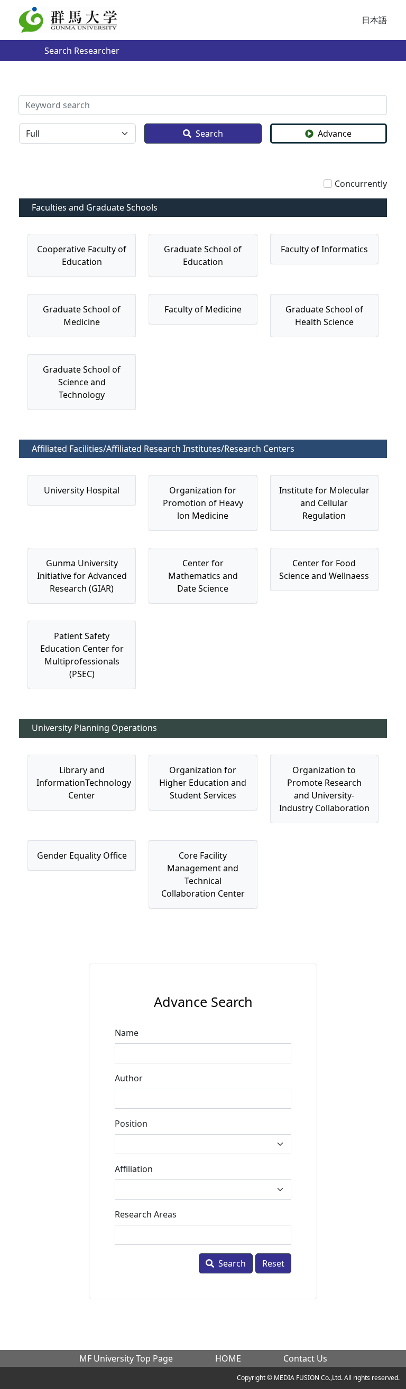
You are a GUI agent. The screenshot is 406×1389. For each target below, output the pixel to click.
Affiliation (134, 1169)
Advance (335, 133)
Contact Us (305, 1358)
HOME (228, 1358)
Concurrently (361, 183)
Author (129, 1078)
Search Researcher (81, 50)
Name (127, 1033)
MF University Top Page (126, 1358)
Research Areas (146, 1214)
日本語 (374, 20)
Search (209, 133)
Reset (273, 1263)
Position (131, 1123)
